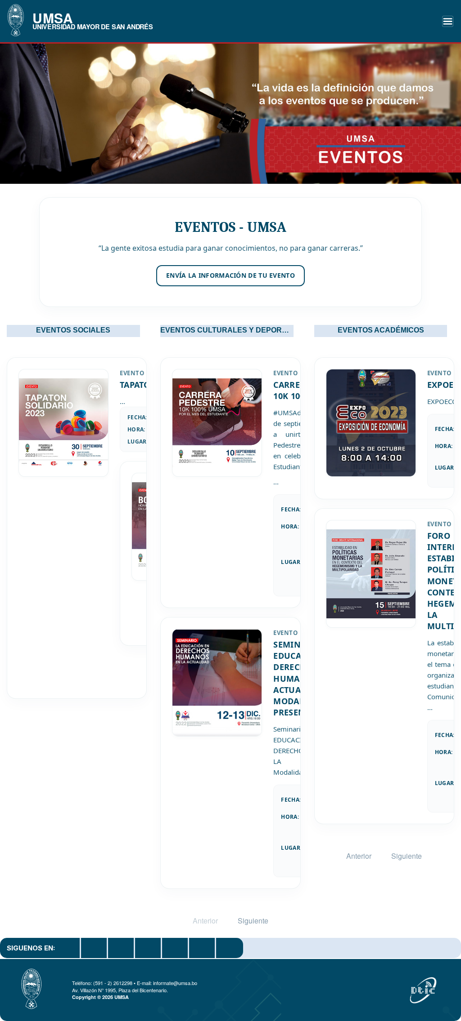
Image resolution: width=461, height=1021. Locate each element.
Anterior (205, 920)
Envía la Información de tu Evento (230, 275)
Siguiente (253, 920)
